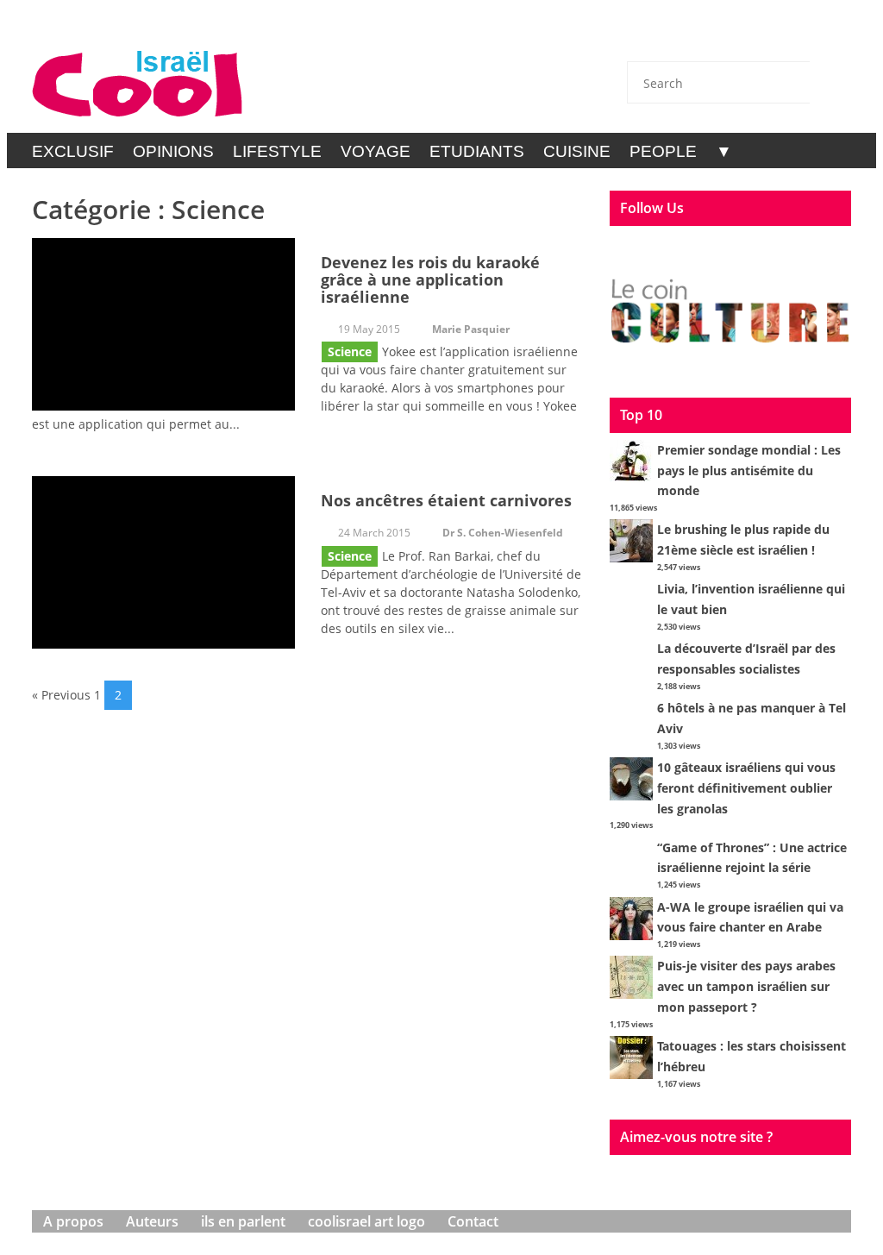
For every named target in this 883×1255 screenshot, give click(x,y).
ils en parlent (243, 1221)
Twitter (693, 36)
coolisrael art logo (366, 1221)
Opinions (173, 151)
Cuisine (577, 151)
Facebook (739, 36)
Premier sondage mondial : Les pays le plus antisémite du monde (749, 470)
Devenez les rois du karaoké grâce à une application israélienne (430, 279)
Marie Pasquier (471, 329)
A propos (73, 1221)
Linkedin (784, 36)
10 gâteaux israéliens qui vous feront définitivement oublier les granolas (746, 788)
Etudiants (476, 151)
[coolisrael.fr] (137, 84)
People (663, 151)
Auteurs (152, 1221)
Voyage (375, 151)
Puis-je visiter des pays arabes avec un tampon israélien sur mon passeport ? (746, 986)
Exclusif (73, 151)
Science (350, 351)
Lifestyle (277, 151)
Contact (647, 36)
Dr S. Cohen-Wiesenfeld (502, 532)
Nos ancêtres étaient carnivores (446, 500)
